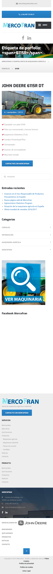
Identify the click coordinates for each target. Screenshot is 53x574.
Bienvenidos (6, 425)
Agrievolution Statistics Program (18, 203)
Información (7, 235)
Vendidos (6, 449)
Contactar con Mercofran (17, 164)
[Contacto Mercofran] (23, 282)
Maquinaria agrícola (11, 242)
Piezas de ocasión (9, 446)
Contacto (5, 456)
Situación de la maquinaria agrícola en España (24, 206)
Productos (5, 436)
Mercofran (7, 250)
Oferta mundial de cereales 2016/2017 (20, 209)
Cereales (6, 227)
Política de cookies (26, 567)
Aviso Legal (26, 571)
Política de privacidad (26, 563)
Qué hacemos (7, 432)
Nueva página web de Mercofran (18, 200)
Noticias (5, 453)
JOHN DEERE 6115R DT (23, 85)
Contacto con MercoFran (16, 413)
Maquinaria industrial (10, 443)
